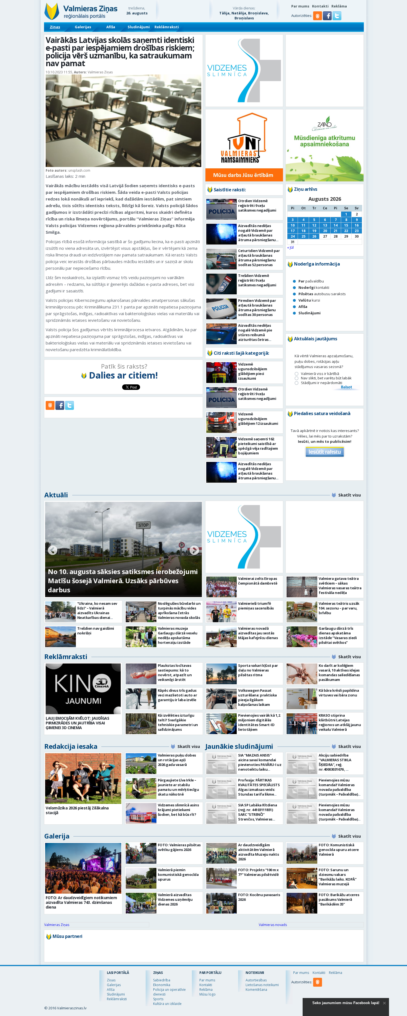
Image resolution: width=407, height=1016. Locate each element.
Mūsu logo (207, 994)
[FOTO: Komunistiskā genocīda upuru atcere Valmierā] (302, 853)
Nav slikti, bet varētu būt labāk (326, 378)
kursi (309, 300)
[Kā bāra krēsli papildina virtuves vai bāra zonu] (302, 699)
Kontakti (320, 6)
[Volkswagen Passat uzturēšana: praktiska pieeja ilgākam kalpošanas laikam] (221, 699)
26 (314, 236)
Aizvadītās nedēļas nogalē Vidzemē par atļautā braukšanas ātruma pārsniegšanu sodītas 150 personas (257, 235)
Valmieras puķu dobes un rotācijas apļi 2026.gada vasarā (177, 760)
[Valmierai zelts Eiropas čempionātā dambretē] (221, 587)
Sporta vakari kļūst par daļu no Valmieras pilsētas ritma (258, 670)
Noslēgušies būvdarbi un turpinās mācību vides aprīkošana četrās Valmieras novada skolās (179, 610)
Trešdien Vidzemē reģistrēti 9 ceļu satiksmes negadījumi (257, 280)
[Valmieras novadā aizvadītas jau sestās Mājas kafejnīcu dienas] (221, 637)
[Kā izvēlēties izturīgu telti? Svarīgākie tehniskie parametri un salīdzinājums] (141, 724)
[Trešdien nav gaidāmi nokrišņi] (60, 637)
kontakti (313, 287)
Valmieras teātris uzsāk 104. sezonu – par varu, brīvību (339, 608)
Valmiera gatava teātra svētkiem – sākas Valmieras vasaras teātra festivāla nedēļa (340, 585)
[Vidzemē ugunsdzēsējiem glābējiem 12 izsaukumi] (221, 422)
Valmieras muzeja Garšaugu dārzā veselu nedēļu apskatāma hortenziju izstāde (177, 635)
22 (346, 230)
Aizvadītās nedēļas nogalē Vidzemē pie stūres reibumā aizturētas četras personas (255, 335)
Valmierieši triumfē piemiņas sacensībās (256, 606)
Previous (52, 550)
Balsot (346, 387)
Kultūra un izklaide (167, 1003)
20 (325, 230)
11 (303, 225)
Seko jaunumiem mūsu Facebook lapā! (345, 1003)
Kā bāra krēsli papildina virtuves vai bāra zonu (339, 693)
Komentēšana (256, 989)
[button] (328, 18)
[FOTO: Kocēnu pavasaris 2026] (221, 903)
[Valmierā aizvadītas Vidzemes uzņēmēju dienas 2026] (141, 903)
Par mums (300, 6)
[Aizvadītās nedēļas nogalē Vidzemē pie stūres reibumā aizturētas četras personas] (221, 334)
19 (314, 230)
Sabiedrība (161, 980)
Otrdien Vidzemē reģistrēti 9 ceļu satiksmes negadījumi (257, 205)
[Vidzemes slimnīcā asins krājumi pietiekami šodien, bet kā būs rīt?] (141, 813)
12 (314, 225)
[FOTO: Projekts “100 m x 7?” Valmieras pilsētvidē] (221, 878)
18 (303, 230)
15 (346, 225)
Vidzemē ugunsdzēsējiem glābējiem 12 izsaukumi (258, 418)
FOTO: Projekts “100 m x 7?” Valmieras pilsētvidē (258, 872)
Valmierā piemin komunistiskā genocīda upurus (178, 874)
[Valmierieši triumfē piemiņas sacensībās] (221, 612)
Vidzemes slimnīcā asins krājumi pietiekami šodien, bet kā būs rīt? (178, 809)
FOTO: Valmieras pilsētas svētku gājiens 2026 (179, 847)
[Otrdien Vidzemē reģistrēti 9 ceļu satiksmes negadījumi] (221, 209)
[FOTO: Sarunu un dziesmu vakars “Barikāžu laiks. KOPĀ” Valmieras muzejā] (302, 878)
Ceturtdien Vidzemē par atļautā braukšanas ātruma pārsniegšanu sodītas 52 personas (259, 257)
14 (336, 225)
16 (357, 225)
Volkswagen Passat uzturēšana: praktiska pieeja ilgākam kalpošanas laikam (257, 697)
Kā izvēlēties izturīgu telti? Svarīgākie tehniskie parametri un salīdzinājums (178, 722)
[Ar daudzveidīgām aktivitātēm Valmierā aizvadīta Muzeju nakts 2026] (221, 853)
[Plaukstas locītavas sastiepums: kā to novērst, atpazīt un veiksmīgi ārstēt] (141, 674)
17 (293, 230)
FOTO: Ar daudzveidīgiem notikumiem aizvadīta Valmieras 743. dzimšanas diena (81, 902)
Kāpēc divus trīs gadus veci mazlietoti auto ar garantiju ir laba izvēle (177, 695)
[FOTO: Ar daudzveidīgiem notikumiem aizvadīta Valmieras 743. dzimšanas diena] (83, 868)
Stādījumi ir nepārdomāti (321, 382)
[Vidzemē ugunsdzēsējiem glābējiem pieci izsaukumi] (221, 372)
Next (194, 550)
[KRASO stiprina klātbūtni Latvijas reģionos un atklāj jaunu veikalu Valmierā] (302, 724)
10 (293, 225)
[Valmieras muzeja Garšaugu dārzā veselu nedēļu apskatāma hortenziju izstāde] (141, 637)
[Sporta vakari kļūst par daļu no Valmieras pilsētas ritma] (221, 674)
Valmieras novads (273, 924)
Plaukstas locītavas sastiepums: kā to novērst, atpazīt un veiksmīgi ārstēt (175, 672)
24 (293, 236)
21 (336, 230)
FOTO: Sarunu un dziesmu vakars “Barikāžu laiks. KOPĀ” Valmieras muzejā (337, 876)
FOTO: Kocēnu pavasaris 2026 (259, 897)
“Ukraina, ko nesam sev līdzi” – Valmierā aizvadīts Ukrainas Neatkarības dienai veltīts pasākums (97, 613)
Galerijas (83, 26)
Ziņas (55, 26)
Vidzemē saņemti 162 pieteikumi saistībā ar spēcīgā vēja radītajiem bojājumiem (258, 446)
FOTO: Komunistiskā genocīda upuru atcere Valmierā (339, 849)
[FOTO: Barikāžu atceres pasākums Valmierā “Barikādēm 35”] (302, 903)
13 (325, 225)
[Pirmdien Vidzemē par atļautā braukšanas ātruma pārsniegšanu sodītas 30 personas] (221, 309)
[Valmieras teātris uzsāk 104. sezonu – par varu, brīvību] (302, 612)
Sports (158, 999)
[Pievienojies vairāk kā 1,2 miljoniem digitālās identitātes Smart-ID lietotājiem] (221, 724)
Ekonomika (161, 984)
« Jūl (290, 247)
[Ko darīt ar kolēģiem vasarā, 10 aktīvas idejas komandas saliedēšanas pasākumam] (302, 674)
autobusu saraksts (322, 293)
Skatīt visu (349, 495)
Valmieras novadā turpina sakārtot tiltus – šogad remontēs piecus (115, 585)
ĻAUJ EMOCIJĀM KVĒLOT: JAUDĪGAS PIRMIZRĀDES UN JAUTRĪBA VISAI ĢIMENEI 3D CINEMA (77, 723)
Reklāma (339, 6)
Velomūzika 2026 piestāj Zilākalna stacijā (77, 810)
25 (303, 236)
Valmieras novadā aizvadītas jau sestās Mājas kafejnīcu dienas (258, 633)
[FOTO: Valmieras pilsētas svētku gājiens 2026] (141, 853)
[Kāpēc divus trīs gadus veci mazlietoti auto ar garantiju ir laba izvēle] (141, 699)
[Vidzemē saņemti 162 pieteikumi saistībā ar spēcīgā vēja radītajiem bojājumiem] (221, 447)
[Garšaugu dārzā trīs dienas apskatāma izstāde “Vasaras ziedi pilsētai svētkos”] (302, 637)
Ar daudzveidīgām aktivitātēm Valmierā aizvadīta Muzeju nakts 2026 (258, 851)
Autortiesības (256, 980)
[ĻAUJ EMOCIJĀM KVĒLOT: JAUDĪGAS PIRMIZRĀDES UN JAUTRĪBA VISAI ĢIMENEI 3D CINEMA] (83, 689)
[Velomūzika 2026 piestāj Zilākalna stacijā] (83, 778)
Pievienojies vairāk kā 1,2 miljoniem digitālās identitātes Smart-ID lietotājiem (259, 722)
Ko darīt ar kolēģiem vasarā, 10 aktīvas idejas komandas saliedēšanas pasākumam (339, 672)
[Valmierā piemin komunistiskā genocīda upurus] (141, 878)
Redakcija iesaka (70, 746)
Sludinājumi (139, 26)
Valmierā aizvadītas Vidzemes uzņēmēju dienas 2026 (175, 899)
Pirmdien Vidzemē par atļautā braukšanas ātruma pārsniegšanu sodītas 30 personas (257, 307)
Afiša (110, 26)
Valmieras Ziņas (56, 924)
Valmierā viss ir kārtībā (320, 373)
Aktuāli (56, 494)
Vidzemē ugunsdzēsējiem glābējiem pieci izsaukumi (252, 371)
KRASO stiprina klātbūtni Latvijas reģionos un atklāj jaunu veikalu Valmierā (340, 722)
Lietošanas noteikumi (262, 984)
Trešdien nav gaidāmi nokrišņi (95, 631)
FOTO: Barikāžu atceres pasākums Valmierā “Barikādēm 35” (339, 899)
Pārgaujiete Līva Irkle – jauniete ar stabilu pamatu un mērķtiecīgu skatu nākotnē (178, 787)
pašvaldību (311, 281)
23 (357, 230)
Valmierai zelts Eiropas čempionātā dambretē (257, 581)
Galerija (56, 835)
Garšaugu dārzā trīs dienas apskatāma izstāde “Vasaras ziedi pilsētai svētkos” (338, 635)
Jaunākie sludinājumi (239, 746)
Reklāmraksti (166, 26)
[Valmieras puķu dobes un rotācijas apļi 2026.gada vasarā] (141, 763)
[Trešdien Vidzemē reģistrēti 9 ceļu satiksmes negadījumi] (221, 284)
